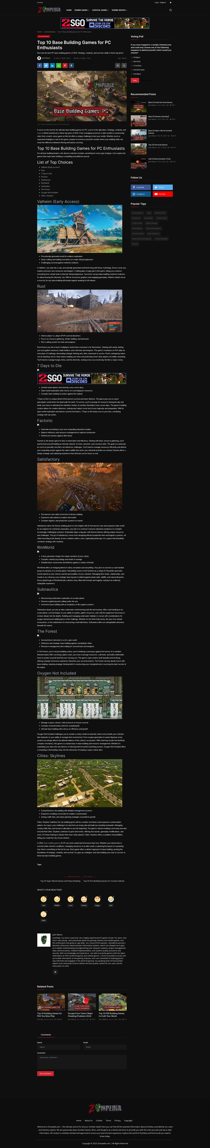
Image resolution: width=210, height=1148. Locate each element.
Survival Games (99, 10)
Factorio (44, 177)
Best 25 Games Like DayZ (158, 116)
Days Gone (136, 218)
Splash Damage (151, 223)
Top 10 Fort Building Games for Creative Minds (103, 881)
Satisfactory (46, 180)
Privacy (118, 1120)
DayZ (149, 213)
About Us (88, 1120)
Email (85, 1042)
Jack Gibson (57, 934)
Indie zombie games (153, 228)
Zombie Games (81, 10)
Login (157, 2)
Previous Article (73, 877)
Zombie (92, 1126)
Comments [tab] (46, 1034)
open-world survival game (141, 239)
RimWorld (45, 183)
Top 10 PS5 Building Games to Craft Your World (111, 1014)
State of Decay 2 (153, 233)
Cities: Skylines (47, 196)
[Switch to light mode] (170, 3)
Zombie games (137, 213)
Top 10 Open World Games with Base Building (60, 881)
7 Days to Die (46, 174)
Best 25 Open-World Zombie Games (160, 132)
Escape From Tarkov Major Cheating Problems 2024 (80, 1014)
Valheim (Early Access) (50, 167)
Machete (136, 61)
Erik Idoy (40, 1019)
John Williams (103, 1019)
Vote (135, 80)
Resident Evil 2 (160, 213)
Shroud (135, 244)
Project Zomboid (161, 239)
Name (39, 1042)
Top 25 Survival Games (157, 145)
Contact (40, 2)
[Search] (170, 10)
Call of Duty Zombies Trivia (159, 159)
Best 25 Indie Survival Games (160, 102)
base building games (52, 843)
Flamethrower (139, 70)
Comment (41, 1053)
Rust (43, 170)
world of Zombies (139, 1133)
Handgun (137, 74)
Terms (108, 1120)
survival (40, 133)
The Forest (45, 189)
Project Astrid (161, 218)
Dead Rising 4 (137, 228)
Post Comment (45, 1073)
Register (163, 2)
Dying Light (148, 218)
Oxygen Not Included (49, 192)
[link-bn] (105, 23)
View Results (146, 80)
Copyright (128, 1120)
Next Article (88, 877)
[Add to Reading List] (124, 65)
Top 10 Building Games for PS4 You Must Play (49, 1014)
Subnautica (45, 186)
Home (69, 10)
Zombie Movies (118, 10)
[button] (43, 902)
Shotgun (136, 57)
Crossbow (137, 65)
